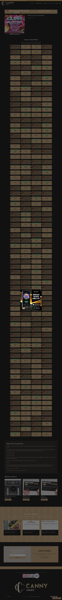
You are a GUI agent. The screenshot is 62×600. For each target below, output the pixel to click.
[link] (36, 304)
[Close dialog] (40, 290)
